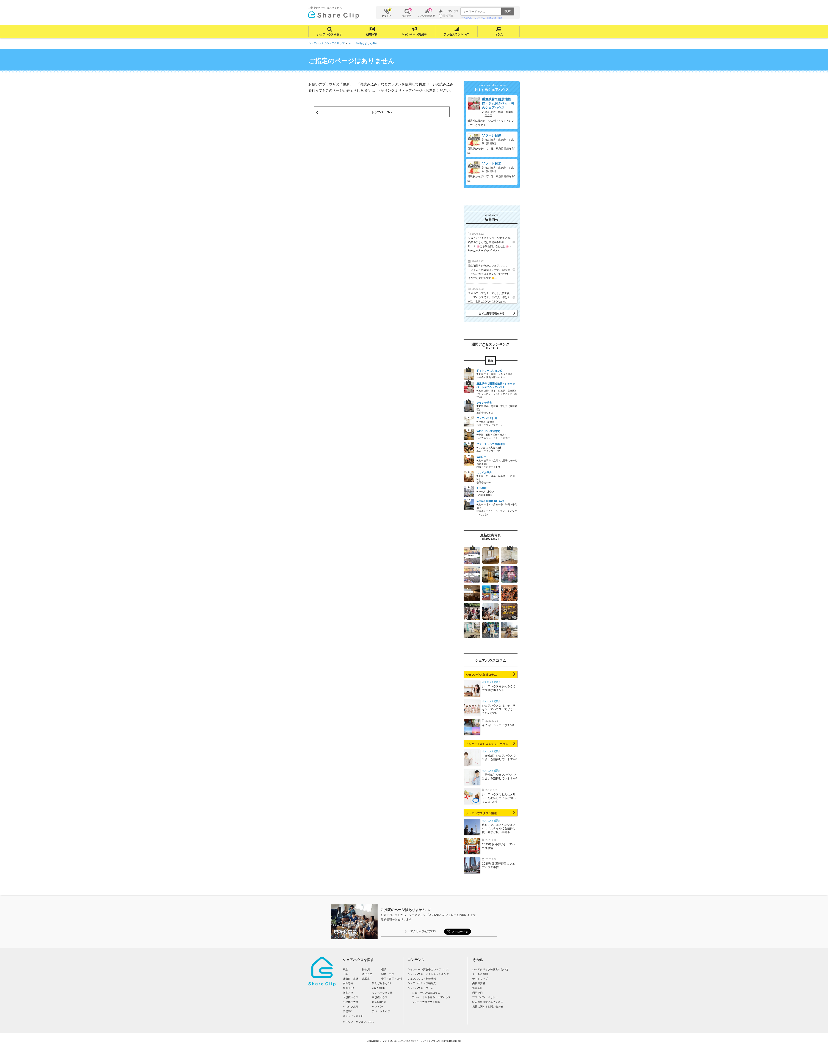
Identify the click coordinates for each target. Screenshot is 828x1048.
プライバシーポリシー (485, 997)
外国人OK (348, 988)
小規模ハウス (350, 1002)
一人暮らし (466, 17)
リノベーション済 (382, 992)
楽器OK (347, 1011)
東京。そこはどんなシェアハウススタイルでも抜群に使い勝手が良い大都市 (499, 828)
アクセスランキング (456, 34)
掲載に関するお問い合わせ (487, 1006)
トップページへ (381, 112)
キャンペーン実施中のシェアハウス (428, 969)
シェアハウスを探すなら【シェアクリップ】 (416, 1041)
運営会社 (477, 988)
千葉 (345, 974)
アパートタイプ (381, 1011)
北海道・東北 (350, 978)
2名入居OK (378, 988)
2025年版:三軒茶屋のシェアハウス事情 (498, 865)
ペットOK (377, 1006)
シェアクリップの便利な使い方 (490, 969)
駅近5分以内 (379, 1002)
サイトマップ (480, 978)
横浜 (383, 969)
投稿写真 (372, 34)
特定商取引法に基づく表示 (487, 1002)
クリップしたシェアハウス (358, 1021)
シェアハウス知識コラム (481, 674)
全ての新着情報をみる (492, 313)
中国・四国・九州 (391, 978)
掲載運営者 (478, 983)
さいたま (367, 974)
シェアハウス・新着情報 (422, 978)
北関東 (366, 978)
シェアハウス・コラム (420, 988)
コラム (498, 34)
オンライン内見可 (353, 1016)
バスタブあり (350, 1006)
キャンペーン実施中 (414, 34)
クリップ (386, 12)
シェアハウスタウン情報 (481, 813)
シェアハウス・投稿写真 (422, 983)
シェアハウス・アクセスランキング (428, 974)
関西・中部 (387, 974)
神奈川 (366, 969)
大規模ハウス (350, 997)
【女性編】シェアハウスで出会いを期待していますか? (499, 757)
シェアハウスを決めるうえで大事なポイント (499, 688)
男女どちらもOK (381, 983)
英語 (500, 17)
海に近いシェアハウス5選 (498, 725)
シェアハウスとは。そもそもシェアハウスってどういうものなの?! (499, 709)
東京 (345, 969)
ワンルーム (479, 17)
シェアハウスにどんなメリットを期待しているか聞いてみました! (499, 798)
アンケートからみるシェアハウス (487, 744)
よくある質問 (480, 974)
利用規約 (477, 992)
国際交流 (491, 17)
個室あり (348, 992)
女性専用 (348, 983)
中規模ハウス (379, 997)
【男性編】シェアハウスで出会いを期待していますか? (499, 776)
